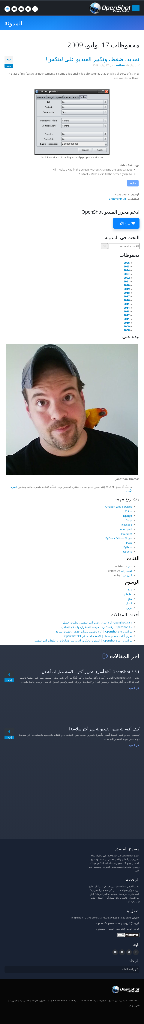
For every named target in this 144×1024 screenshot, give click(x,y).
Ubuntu (127, 551)
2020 (127, 285)
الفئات (133, 558)
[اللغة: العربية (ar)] (7, 9)
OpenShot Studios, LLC (66, 1000)
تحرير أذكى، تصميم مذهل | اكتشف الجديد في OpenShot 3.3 (98, 636)
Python (127, 547)
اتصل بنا (132, 911)
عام (130, 566)
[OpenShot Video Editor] (109, 8)
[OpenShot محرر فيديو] (125, 989)
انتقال (129, 603)
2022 (127, 277)
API (130, 590)
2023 (127, 274)
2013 (127, 311)
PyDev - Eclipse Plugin (118, 538)
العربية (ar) (134, 1005)
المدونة (13, 23)
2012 (127, 315)
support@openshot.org (108, 923)
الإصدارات (126, 571)
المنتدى (110, 928)
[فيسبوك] (35, 9)
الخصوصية (24, 1000)
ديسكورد (100, 928)
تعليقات (128, 594)
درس (129, 608)
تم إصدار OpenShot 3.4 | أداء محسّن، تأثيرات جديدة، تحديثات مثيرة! (94, 631)
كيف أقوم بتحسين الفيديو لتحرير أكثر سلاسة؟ (104, 728)
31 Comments (117, 199)
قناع (130, 599)
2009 (127, 326)
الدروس (127, 575)
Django (127, 515)
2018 (127, 292)
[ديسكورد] (21, 9)
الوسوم (132, 582)
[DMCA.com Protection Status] (128, 934)
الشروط (13, 1000)
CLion (128, 511)
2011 (127, 319)
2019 (127, 289)
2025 (127, 266)
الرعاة (134, 960)
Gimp (129, 520)
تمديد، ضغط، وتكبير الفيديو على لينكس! (93, 59)
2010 (127, 322)
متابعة (133, 183)
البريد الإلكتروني (124, 928)
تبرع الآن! (124, 223)
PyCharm (126, 533)
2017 (127, 296)
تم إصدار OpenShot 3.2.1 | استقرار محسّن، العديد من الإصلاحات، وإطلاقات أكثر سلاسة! (83, 640)
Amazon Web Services (118, 506)
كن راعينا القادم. (129, 969)
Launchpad (125, 529)
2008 (127, 330)
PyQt (129, 542)
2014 (127, 307)
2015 (127, 304)
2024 (127, 270)
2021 (127, 281)
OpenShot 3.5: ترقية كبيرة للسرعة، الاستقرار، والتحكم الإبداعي (96, 627)
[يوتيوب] (14, 9)
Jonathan (119, 65)
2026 (127, 262)
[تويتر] (28, 9)
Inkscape (126, 524)
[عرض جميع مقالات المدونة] (105, 656)
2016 (127, 300)
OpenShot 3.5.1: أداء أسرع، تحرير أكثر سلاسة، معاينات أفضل (97, 622)
